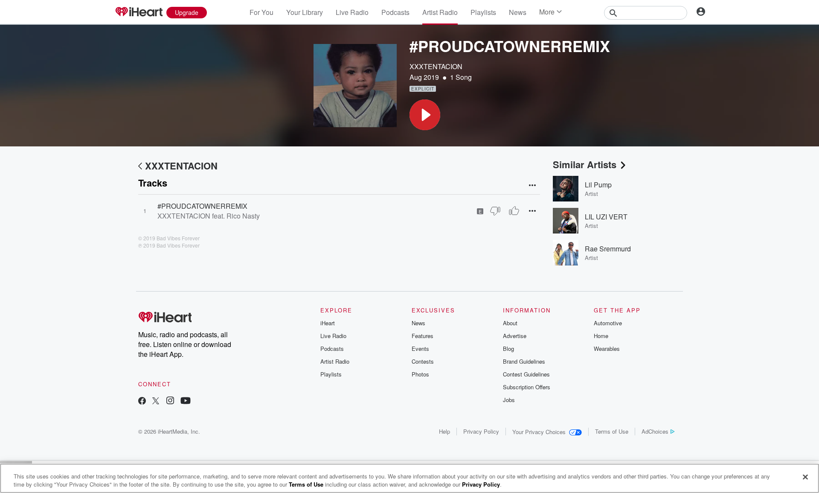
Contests (423, 361)
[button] (425, 114)
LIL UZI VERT (606, 217)
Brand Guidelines (524, 361)
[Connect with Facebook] (142, 401)
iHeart (327, 323)
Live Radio (352, 12)
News (517, 12)
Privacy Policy (481, 431)
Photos (420, 374)
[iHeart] (138, 12)
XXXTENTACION (436, 66)
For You (261, 12)
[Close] (805, 477)
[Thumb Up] (514, 210)
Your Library (304, 12)
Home (601, 336)
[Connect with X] (155, 401)
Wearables (607, 348)
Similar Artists (584, 164)
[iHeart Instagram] (170, 401)
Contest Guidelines (526, 374)
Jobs (509, 400)
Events (420, 348)
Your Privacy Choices (539, 432)
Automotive (608, 323)
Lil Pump (598, 185)
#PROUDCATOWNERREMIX (202, 206)
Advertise (514, 336)
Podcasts (395, 12)
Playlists (483, 12)
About (510, 323)
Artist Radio (440, 12)
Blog (508, 348)
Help (444, 431)
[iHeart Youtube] (185, 401)
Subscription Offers (526, 387)
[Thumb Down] (495, 210)
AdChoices (655, 431)
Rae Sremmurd (608, 249)
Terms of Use (611, 431)
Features (422, 336)
